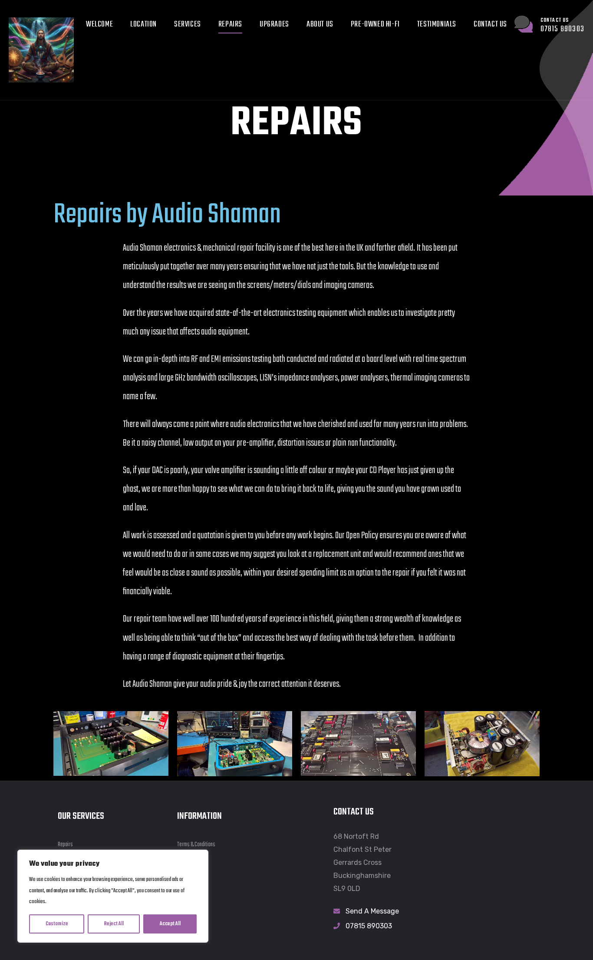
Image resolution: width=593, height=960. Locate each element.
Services (187, 24)
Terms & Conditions (196, 845)
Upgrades (274, 24)
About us (319, 24)
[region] (112, 896)
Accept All (170, 924)
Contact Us (490, 24)
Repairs (230, 24)
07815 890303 (369, 926)
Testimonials (436, 24)
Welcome (99, 24)
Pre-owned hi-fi (375, 24)
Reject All (114, 924)
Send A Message (372, 911)
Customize (57, 924)
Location (143, 24)
